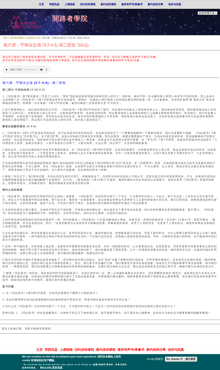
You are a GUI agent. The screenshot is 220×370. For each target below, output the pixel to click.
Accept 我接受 (155, 359)
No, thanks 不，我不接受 (181, 359)
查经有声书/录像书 (132, 4)
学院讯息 (54, 4)
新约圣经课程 (108, 4)
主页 (41, 4)
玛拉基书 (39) (33, 38)
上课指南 (70, 4)
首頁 (5, 38)
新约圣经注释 (155, 4)
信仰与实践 (174, 4)
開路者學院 (70, 18)
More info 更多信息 (51, 367)
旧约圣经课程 (88, 4)
